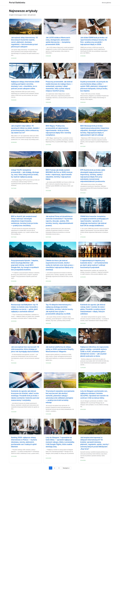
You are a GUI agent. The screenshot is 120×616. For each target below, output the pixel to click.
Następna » (66, 468)
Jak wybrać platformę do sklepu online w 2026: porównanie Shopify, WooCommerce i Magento (60, 349)
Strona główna (106, 2)
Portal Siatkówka (17, 2)
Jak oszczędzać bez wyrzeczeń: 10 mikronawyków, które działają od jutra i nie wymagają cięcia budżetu (25, 349)
